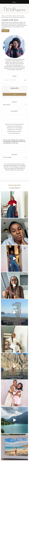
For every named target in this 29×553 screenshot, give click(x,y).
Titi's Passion (14, 9)
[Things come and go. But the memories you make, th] (14, 366)
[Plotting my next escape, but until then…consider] (14, 447)
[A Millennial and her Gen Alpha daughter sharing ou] (14, 393)
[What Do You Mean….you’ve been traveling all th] (14, 231)
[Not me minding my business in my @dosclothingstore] (14, 258)
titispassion (17, 188)
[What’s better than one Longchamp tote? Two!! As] (14, 285)
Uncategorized (16, 17)
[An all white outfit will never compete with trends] (14, 339)
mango (2, 17)
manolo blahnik (8, 17)
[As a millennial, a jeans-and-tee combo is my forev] (14, 204)
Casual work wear (9, 20)
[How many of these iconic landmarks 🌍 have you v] (14, 312)
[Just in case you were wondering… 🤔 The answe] (14, 420)
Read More (5, 30)
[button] (14, 2)
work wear (22, 17)
